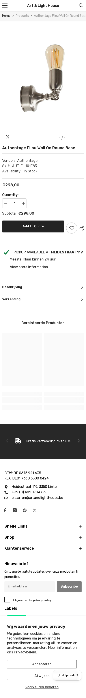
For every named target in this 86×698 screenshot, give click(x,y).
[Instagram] (14, 510)
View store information (29, 267)
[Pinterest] (24, 510)
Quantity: (10, 195)
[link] (22, 400)
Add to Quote (33, 226)
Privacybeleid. (25, 652)
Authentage (27, 160)
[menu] (4, 5)
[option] (43, 81)
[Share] (80, 228)
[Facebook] (5, 510)
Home (6, 16)
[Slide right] (78, 441)
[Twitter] (34, 510)
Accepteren (42, 664)
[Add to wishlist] (71, 228)
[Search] (81, 5)
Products (22, 16)
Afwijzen (42, 676)
